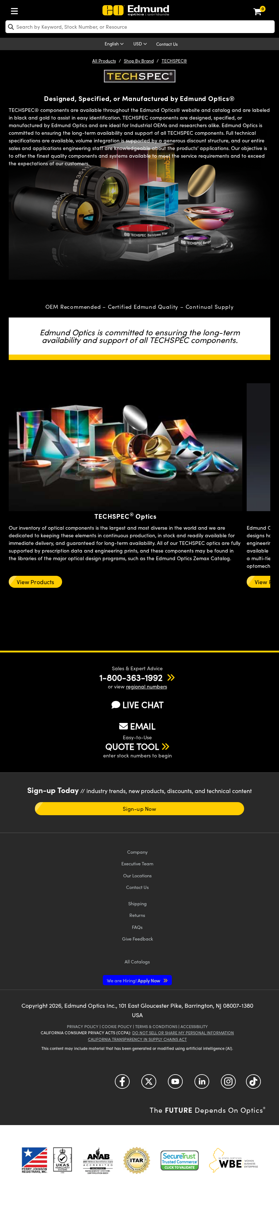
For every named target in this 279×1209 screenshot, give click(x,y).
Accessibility (194, 1026)
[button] (131, 677)
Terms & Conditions (156, 1026)
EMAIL (142, 726)
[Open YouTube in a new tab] (175, 1084)
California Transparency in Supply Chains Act (137, 1039)
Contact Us (167, 44)
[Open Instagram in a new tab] (228, 1084)
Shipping (137, 903)
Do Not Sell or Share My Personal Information (183, 1032)
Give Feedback (137, 938)
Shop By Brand (139, 61)
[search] (140, 26)
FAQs (137, 927)
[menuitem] (16, 9)
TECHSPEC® (174, 61)
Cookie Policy (117, 1026)
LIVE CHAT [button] (142, 704)
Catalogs (137, 961)
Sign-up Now (139, 808)
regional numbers (146, 686)
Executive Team (137, 863)
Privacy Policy (82, 1026)
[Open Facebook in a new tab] (122, 1084)
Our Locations (137, 875)
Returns (137, 915)
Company (137, 852)
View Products (35, 582)
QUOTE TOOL (132, 746)
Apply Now (134, 980)
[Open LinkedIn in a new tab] (201, 1084)
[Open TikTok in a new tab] (253, 1084)
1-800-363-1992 (131, 677)
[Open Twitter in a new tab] (148, 1084)
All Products (104, 61)
